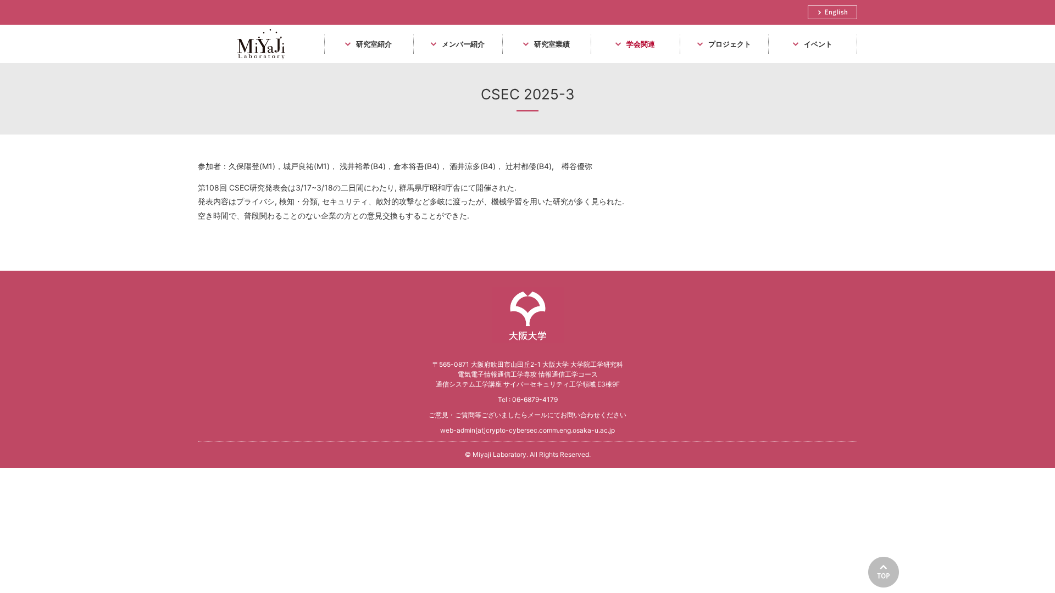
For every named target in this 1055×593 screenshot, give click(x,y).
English (832, 12)
